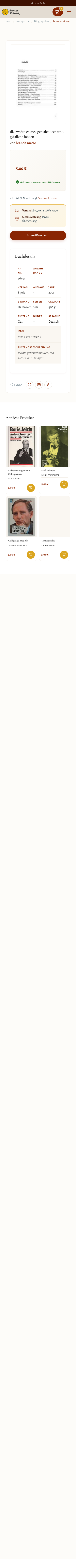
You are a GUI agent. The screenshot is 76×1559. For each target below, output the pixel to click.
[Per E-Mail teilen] (39, 385)
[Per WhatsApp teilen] (29, 385)
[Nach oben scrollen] (68, 1554)
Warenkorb (61, 9)
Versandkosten (47, 198)
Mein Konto (40, 3)
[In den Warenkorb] (31, 488)
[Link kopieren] (48, 385)
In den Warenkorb (38, 235)
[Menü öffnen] (69, 12)
